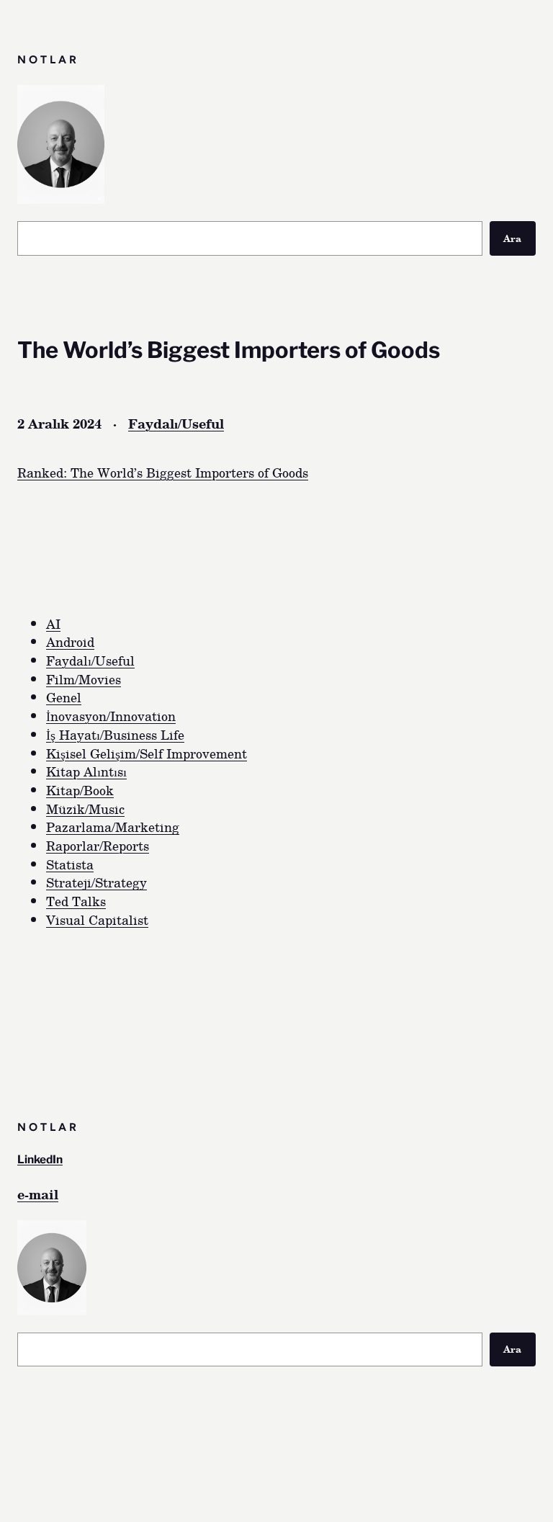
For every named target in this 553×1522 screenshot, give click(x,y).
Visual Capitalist (97, 919)
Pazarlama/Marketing (112, 826)
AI (53, 623)
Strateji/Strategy (96, 882)
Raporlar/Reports (97, 845)
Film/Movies (83, 679)
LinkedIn (40, 1159)
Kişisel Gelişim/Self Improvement (146, 753)
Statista (70, 864)
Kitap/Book (80, 790)
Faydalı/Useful (176, 423)
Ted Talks (76, 900)
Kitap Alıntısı (86, 771)
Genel (63, 697)
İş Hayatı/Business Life (115, 734)
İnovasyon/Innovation (111, 715)
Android (70, 641)
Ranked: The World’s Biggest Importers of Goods (162, 472)
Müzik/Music (85, 808)
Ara (512, 238)
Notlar (48, 59)
